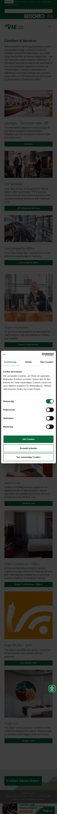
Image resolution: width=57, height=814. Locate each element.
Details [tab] (28, 362)
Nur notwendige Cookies (29, 457)
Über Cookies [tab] (46, 362)
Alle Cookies (28, 439)
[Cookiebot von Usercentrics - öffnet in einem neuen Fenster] (42, 354)
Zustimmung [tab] (10, 362)
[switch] (50, 410)
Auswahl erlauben (28, 448)
